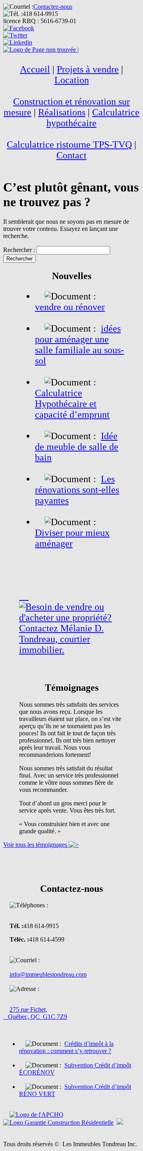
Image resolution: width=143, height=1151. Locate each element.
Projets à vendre (88, 69)
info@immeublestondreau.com (48, 974)
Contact (71, 155)
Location (71, 80)
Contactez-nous (52, 6)
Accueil (35, 69)
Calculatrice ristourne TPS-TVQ (69, 144)
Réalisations (61, 112)
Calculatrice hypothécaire (92, 117)
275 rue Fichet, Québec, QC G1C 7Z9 (35, 1013)
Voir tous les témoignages (36, 844)
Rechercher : (19, 249)
